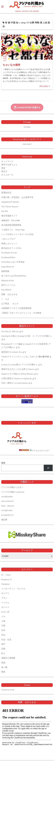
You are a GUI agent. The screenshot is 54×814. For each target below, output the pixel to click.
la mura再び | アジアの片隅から (24, 364)
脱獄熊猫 (5, 271)
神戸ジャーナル (8, 285)
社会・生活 (6, 639)
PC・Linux (6, 575)
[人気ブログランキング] (16, 450)
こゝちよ (5, 299)
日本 (3, 630)
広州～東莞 (6, 383)
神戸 (3, 644)
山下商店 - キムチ (9, 304)
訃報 (3, 649)
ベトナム (5, 603)
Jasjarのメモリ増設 (9, 374)
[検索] (48, 468)
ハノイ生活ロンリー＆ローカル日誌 (17, 234)
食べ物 (4, 667)
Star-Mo (4, 211)
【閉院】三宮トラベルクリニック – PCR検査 (21, 313)
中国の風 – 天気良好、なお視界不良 (17, 197)
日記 (3, 635)
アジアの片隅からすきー (12, 487)
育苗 (3, 168)
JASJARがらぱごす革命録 (12, 262)
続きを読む (44, 86)
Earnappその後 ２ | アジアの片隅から (35, 336)
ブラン (4, 598)
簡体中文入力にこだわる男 (13, 369)
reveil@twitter (7, 510)
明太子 (4, 171)
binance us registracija (23, 378)
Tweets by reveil (7, 690)
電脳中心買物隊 (8, 658)
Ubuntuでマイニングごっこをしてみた (18, 356)
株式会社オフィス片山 (11, 248)
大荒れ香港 (6, 378)
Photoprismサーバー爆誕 (11, 344)
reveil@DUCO (7, 515)
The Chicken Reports (9, 207)
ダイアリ (5, 593)
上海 (3, 621)
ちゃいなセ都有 (11, 64)
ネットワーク (7, 161)
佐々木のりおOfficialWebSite (13, 276)
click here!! (27, 144)
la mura (4, 364)
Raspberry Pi (6, 579)
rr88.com (15, 331)
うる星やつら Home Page (13, 230)
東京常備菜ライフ (9, 216)
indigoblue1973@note (10, 202)
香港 (3, 672)
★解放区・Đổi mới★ (10, 220)
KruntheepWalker (8, 257)
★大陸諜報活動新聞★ (11, 225)
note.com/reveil (7, 501)
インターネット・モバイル (13, 589)
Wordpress (5, 584)
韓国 (3, 663)
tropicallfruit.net (7, 267)
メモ (3, 616)
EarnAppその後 (8, 336)
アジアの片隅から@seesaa (12, 492)
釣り (3, 653)
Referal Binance (27, 374)
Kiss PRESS (6, 290)
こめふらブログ (8, 239)
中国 (4, 34)
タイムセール (7, 175)
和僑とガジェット (9, 243)
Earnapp (27, 127)
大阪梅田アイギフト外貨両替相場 (16, 308)
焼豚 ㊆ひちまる (9, 294)
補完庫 (4, 520)
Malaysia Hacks (7, 280)
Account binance (21, 383)
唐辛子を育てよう (9, 165)
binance (31, 369)
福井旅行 (5, 352)
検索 (3, 463)
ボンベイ (5, 607)
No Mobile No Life (9, 253)
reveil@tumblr (7, 496)
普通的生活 (6, 193)
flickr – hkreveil (7, 506)
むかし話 (5, 612)
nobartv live (17, 352)
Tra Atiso (5, 331)
